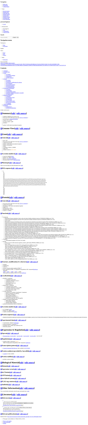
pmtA (16, 271)
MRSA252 (22, 65)
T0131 (47, 65)
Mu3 (37, 65)
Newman (16, 64)
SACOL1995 (26, 336)
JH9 (5, 65)
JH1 (3, 65)
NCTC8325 (12, 64)
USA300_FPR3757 (22, 64)
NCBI (12, 156)
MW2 (35, 65)
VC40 (64, 65)
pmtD (4, 271)
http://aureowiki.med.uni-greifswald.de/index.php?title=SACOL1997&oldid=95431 (24, 416)
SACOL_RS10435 (23, 117)
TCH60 (50, 65)
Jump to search (12, 63)
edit (13, 113)
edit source (21, 113)
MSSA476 (32, 65)
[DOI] (19, 405)
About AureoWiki (6, 422)
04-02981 (31, 64)
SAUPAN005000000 (13, 119)
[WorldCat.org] (15, 405)
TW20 (53, 65)
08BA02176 (35, 64)
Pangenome (3, 64)
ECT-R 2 (48, 64)
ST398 (45, 65)
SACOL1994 (19, 336)
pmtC (8, 271)
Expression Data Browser (10, 348)
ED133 (51, 64)
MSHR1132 (27, 65)
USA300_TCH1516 (59, 65)
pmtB (12, 271)
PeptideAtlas (16, 322)
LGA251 (16, 65)
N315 (8, 64)
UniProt (15, 311)
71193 (45, 64)
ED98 (54, 64)
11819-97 (40, 64)
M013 (19, 65)
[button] (1, 26)
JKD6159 (12, 65)
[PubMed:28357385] (7, 405)
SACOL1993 (13, 336)
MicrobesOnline (17, 159)
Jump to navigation (4, 63)
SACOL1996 (33, 336)
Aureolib (5, 353)
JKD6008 (8, 65)
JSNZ (27, 64)
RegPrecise (35, 269)
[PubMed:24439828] (7, 411)
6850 (43, 64)
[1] (21, 267)
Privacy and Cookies (7, 421)
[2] (17, 323)
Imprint (4, 423)
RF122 (42, 65)
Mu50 (39, 65)
